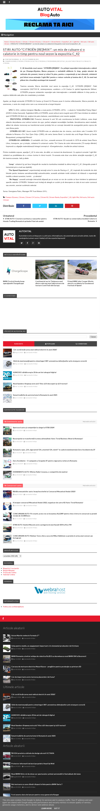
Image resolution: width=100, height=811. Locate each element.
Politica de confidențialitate (13, 607)
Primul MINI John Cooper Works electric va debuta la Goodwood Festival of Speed (81, 283)
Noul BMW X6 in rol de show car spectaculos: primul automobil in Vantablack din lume (46, 774)
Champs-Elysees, (11, 61)
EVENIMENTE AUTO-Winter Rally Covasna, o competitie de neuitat (40, 472)
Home (6, 42)
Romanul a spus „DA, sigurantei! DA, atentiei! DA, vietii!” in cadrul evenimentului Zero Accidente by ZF (54, 450)
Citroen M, (42, 61)
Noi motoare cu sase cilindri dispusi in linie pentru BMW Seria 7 (36, 784)
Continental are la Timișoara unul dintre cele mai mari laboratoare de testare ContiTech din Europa (49, 283)
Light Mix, (71, 61)
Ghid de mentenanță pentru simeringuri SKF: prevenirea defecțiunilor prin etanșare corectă (50, 361)
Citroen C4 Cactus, (31, 61)
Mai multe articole (89, 421)
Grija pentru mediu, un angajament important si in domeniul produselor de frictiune (45, 646)
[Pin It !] (72, 206)
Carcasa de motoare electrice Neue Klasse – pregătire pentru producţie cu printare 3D (46, 667)
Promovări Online (9, 572)
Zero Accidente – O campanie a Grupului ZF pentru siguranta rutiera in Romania (45, 461)
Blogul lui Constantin (11, 568)
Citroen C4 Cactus (35, 42)
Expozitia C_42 (67, 42)
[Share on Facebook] (23, 206)
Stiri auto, (79, 61)
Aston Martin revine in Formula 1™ (25, 635)
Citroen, (20, 61)
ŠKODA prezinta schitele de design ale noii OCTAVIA (32, 753)
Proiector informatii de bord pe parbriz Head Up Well (32, 764)
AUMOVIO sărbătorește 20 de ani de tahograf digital (34, 372)
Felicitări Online (9, 575)
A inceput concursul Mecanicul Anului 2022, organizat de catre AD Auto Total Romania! (48, 503)
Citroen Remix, (51, 61)
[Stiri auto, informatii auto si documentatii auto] (50, 12)
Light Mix (76, 42)
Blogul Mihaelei (9, 570)
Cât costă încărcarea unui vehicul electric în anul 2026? (35, 350)
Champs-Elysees (15, 42)
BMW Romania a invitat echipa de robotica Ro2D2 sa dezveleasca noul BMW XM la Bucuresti (48, 656)
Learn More (46, 808)
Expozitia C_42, (62, 61)
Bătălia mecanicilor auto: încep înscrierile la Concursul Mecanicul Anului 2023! (44, 491)
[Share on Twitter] (39, 206)
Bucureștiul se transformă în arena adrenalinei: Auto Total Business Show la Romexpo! (48, 439)
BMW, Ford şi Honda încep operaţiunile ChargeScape (13, 282)
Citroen (25, 42)
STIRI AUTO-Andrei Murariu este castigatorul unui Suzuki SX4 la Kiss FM (42, 525)
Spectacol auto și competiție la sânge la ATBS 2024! (34, 427)
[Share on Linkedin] (56, 206)
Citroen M (46, 42)
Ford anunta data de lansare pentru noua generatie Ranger (35, 795)
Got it (57, 808)
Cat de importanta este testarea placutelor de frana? (33, 677)
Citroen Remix (55, 42)
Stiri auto (84, 42)
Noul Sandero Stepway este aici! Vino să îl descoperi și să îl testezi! (40, 384)
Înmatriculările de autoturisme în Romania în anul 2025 (35, 395)
